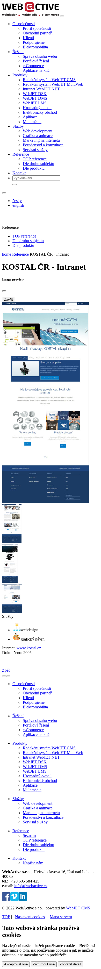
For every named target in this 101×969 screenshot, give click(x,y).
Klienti (28, 37)
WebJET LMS (35, 103)
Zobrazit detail (70, 964)
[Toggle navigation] (62, 16)
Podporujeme (34, 42)
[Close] (4, 291)
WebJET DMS (35, 98)
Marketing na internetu (41, 140)
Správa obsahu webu (40, 56)
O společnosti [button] (23, 23)
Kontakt (19, 173)
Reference (20, 254)
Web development (37, 131)
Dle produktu (34, 168)
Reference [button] (20, 154)
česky (17, 200)
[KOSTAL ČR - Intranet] (45, 501)
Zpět (6, 670)
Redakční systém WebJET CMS (49, 79)
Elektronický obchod (40, 112)
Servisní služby (35, 149)
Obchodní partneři (38, 33)
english (18, 205)
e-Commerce (33, 65)
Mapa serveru (61, 917)
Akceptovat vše (16, 964)
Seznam (29, 835)
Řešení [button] (18, 51)
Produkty (19, 743)
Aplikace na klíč (36, 70)
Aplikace (30, 117)
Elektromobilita (35, 47)
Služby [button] (18, 126)
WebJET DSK (35, 93)
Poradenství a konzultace (43, 145)
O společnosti (23, 683)
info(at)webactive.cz (30, 886)
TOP (6, 917)
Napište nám (33, 863)
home (6, 254)
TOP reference (35, 159)
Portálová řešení (36, 61)
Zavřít (8, 300)
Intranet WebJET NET (41, 89)
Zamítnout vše (44, 964)
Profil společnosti (37, 28)
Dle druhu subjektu (38, 163)
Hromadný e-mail (37, 107)
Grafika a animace (38, 135)
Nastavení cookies (30, 917)
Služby (18, 798)
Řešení (18, 716)
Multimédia (32, 121)
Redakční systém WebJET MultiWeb (53, 84)
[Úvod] (30, 15)
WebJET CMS (78, 908)
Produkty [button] (19, 75)
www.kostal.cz (29, 648)
